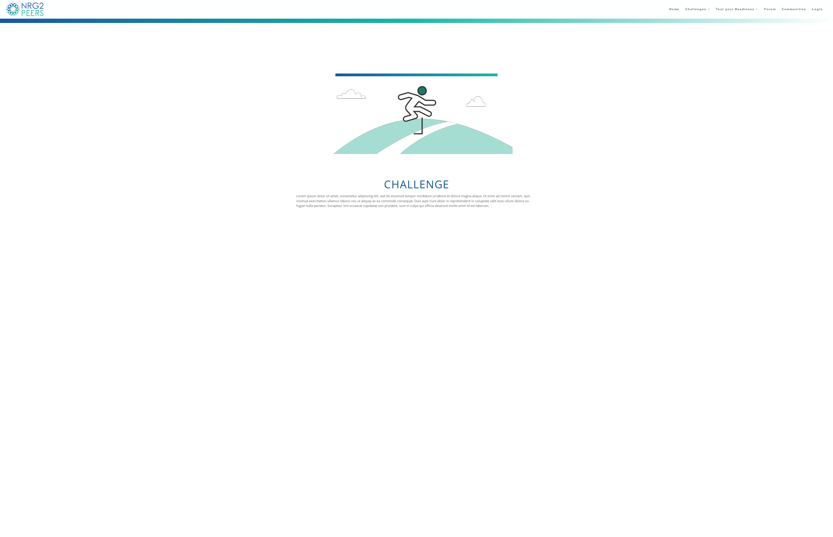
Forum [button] (770, 9)
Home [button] (674, 9)
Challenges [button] (696, 9)
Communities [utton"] (794, 9)
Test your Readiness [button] (736, 9)
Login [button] (817, 9)
